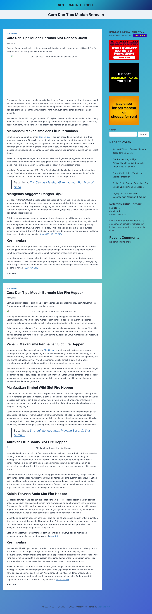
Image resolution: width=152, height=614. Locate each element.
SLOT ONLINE (12, 33)
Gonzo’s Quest (45, 137)
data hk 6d (114, 211)
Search (112, 130)
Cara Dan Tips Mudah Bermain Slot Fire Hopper (45, 293)
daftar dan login (130, 221)
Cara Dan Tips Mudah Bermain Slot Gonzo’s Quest (47, 38)
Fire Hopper (49, 350)
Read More (13, 273)
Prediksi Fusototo (117, 214)
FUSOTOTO (114, 208)
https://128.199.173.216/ (50, 234)
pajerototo (54, 536)
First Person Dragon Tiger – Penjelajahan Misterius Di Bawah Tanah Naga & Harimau (128, 163)
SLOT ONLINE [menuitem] (31, 268)
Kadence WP (103, 607)
